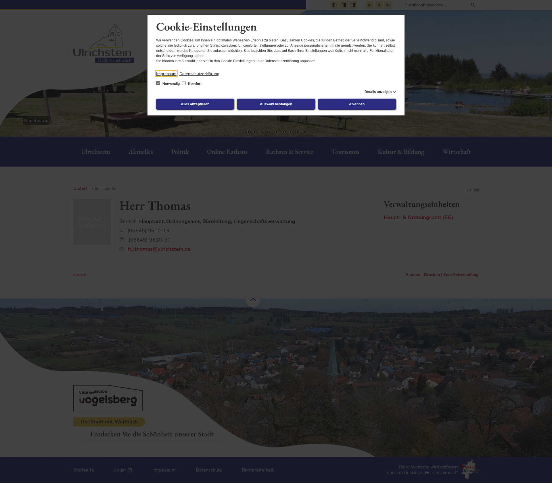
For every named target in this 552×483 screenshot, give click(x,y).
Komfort (194, 84)
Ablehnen (357, 104)
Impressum (166, 73)
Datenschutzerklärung (199, 73)
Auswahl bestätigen (276, 104)
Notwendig (171, 84)
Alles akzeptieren (195, 104)
